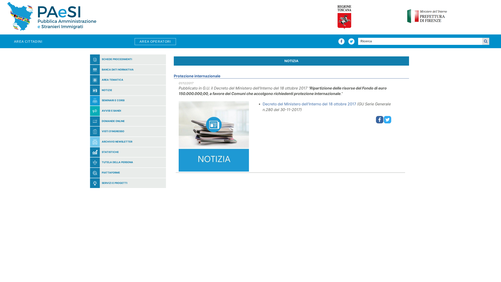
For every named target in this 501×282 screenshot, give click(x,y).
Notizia (291, 61)
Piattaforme (111, 173)
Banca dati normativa (118, 70)
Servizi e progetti (114, 183)
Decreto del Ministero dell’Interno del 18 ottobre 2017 (309, 104)
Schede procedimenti (117, 59)
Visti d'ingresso (113, 131)
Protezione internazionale (197, 76)
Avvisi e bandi (111, 111)
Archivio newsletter (117, 142)
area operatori (155, 41)
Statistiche (110, 152)
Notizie (107, 90)
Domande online (113, 121)
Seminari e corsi (113, 100)
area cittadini (28, 41)
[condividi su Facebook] (380, 119)
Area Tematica (112, 80)
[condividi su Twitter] (387, 119)
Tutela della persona (117, 162)
